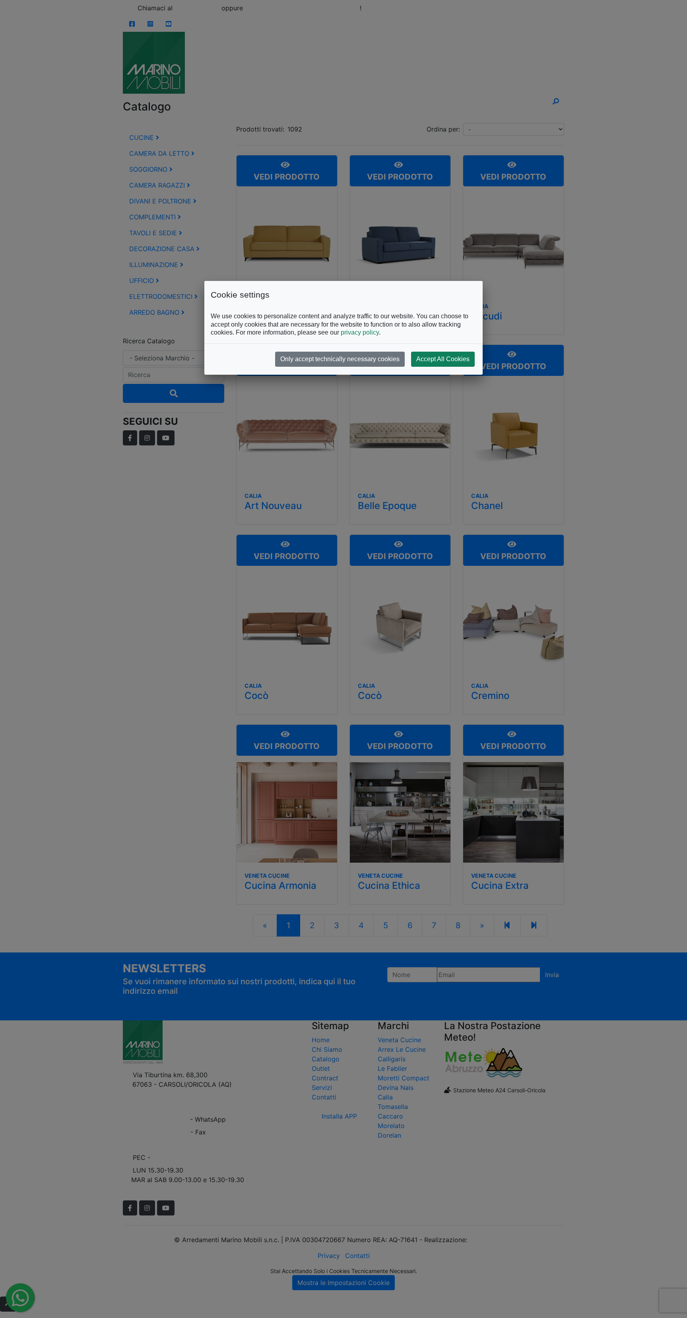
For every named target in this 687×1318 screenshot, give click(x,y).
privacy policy (360, 332)
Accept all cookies (443, 359)
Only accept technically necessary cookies (340, 359)
